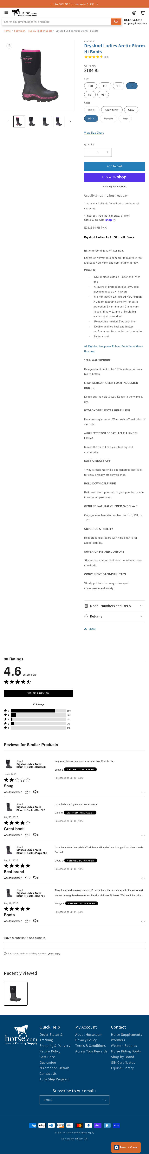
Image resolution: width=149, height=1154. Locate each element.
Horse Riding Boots (126, 1051)
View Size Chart (94, 133)
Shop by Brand (122, 1057)
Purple (108, 118)
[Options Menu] (143, 792)
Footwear (19, 30)
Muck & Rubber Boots (40, 30)
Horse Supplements (126, 1034)
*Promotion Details (54, 1068)
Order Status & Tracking (51, 1037)
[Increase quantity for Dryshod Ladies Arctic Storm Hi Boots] (107, 152)
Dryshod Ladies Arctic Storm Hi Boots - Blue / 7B (30, 809)
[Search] (116, 21)
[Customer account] (134, 12)
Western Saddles (124, 1045)
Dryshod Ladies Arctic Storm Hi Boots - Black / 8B (31, 766)
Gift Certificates (123, 1062)
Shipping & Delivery (55, 1045)
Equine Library (122, 1068)
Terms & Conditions (90, 1045)
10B (90, 86)
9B (103, 94)
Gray (131, 109)
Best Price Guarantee (48, 1060)
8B (90, 94)
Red (125, 118)
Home (7, 30)
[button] (114, 606)
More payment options (115, 186)
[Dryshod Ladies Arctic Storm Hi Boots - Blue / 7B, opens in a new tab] (9, 807)
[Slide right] (70, 121)
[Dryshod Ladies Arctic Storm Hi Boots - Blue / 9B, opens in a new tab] (9, 893)
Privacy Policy (86, 1040)
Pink (91, 118)
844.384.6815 (133, 20)
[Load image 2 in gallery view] (32, 121)
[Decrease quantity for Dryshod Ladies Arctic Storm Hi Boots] (88, 152)
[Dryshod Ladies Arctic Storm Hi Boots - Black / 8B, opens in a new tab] (9, 764)
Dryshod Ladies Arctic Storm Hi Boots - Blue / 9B (30, 895)
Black (91, 109)
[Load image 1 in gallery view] (19, 121)
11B (105, 86)
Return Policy (50, 1051)
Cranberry (112, 109)
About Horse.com (88, 1034)
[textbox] (74, 945)
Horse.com (68, 1132)
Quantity (89, 144)
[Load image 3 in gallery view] (45, 121)
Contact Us (48, 1073)
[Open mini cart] (143, 12)
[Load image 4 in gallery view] (59, 121)
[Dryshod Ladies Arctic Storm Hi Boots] (15, 993)
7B (131, 86)
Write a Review (38, 693)
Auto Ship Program (54, 1079)
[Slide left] (8, 121)
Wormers (118, 1040)
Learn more (54, 953)
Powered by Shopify (84, 1132)
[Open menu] (6, 12)
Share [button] (92, 629)
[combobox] (62, 21)
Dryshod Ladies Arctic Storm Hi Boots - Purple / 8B (31, 851)
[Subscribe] (105, 1099)
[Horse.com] (24, 13)
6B (118, 86)
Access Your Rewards (91, 1051)
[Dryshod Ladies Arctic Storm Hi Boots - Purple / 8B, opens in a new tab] (9, 850)
